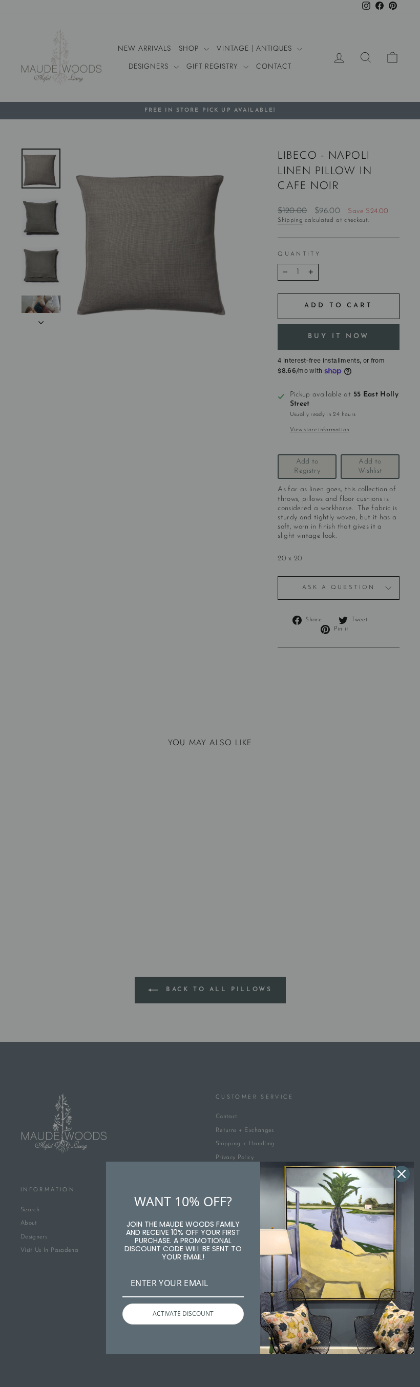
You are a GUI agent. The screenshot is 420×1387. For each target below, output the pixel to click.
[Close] (401, 1174)
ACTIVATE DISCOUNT (183, 1313)
